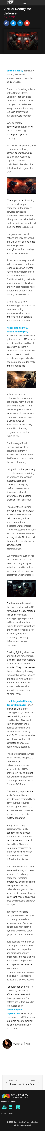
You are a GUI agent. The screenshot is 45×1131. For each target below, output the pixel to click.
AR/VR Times (7, 1113)
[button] (25, 3)
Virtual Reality (15, 70)
